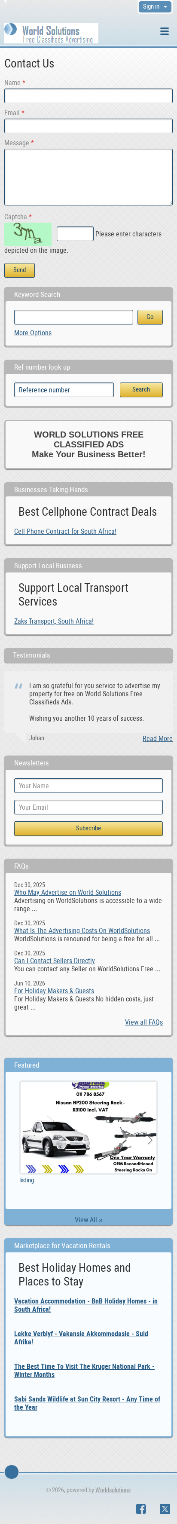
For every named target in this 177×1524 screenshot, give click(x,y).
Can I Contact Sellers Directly (54, 961)
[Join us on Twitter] (165, 1509)
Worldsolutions (113, 1490)
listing (26, 1180)
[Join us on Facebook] (141, 1509)
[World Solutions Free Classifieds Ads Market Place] (51, 32)
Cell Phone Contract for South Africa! (65, 531)
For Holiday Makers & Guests (54, 991)
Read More (158, 738)
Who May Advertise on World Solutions (67, 892)
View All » (89, 1220)
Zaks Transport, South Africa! (54, 621)
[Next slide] (149, 1140)
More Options (33, 333)
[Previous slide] (27, 1140)
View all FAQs (144, 1022)
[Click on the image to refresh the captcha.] (28, 234)
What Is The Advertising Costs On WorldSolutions (82, 931)
